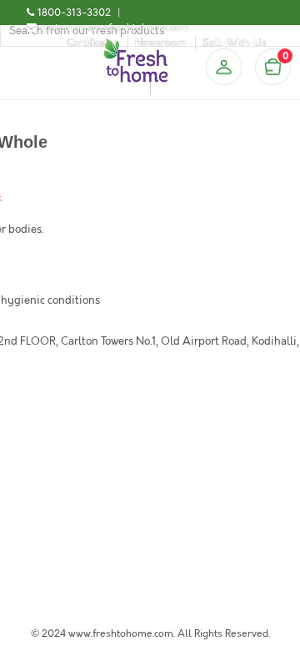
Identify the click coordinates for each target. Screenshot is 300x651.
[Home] (135, 45)
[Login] (223, 66)
